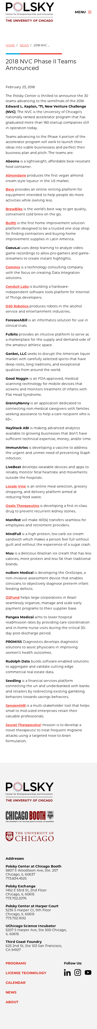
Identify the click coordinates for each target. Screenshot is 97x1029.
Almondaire (16, 175)
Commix (13, 267)
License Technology (26, 973)
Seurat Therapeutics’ (23, 725)
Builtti (11, 223)
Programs (16, 963)
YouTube (88, 972)
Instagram (77, 972)
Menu (80, 12)
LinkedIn (67, 972)
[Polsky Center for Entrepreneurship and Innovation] (36, 12)
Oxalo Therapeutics (22, 506)
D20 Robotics (17, 306)
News (24, 45)
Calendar (15, 983)
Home (10, 45)
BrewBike (14, 209)
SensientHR (16, 705)
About (12, 1002)
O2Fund (13, 597)
